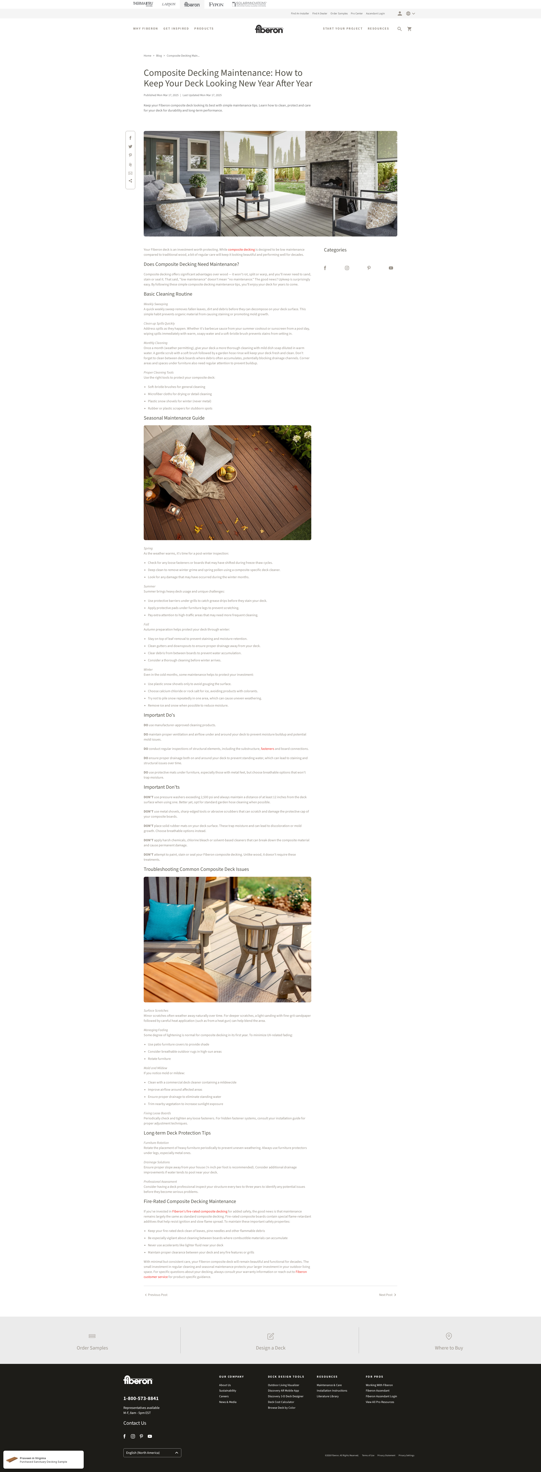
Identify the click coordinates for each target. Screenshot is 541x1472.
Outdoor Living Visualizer (283, 1385)
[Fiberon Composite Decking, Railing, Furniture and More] (269, 29)
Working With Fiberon (379, 1385)
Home (147, 56)
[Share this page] (130, 181)
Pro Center (357, 13)
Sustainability (227, 1391)
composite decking (241, 249)
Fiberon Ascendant (377, 1391)
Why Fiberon (145, 29)
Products (204, 29)
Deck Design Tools (286, 1377)
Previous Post (157, 1295)
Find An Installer (300, 13)
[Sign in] (399, 13)
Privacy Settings (406, 1455)
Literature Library (328, 1396)
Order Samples (339, 13)
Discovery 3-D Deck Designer (285, 1396)
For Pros (375, 1377)
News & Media (227, 1402)
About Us (225, 1385)
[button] (399, 29)
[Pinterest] (369, 269)
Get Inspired (176, 29)
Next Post (386, 1295)
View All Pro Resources (380, 1402)
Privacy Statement (386, 1455)
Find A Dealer (319, 13)
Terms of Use (368, 1455)
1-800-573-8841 (141, 1398)
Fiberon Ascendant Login (381, 1396)
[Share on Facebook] (130, 138)
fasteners (267, 748)
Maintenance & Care (329, 1385)
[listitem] (91, 1340)
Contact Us (134, 1423)
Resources (378, 29)
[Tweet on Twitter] (130, 147)
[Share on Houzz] (130, 164)
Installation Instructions (332, 1391)
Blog (159, 56)
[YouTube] (391, 269)
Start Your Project (343, 29)
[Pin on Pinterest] (130, 156)
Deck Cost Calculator (281, 1402)
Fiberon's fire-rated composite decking (199, 1211)
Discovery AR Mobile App (283, 1391)
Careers (224, 1396)
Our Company (231, 1377)
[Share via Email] (130, 173)
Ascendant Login (375, 13)
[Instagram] (347, 269)
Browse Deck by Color (281, 1408)
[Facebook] (325, 269)
